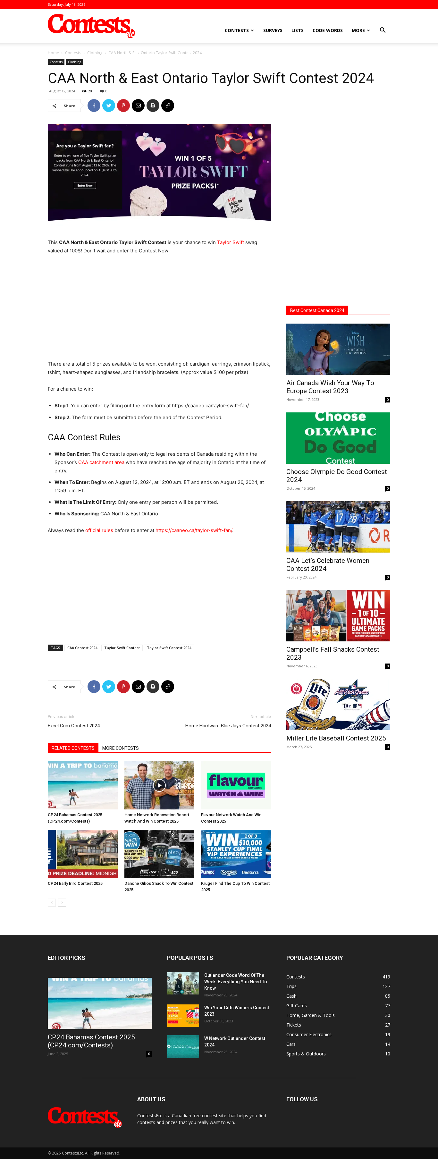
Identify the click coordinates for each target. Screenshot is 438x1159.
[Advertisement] (159, 308)
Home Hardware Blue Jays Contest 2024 (228, 726)
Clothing (94, 52)
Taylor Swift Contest (122, 647)
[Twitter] (108, 105)
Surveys (272, 30)
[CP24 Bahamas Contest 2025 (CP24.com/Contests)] (83, 785)
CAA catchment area (101, 462)
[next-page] (62, 903)
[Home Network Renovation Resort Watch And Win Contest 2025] (159, 785)
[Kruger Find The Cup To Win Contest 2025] (236, 854)
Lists (297, 30)
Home (53, 52)
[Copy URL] (167, 105)
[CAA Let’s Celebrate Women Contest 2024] (338, 527)
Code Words (328, 30)
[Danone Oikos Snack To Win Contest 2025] (159, 854)
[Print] (153, 105)
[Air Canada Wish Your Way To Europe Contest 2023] (338, 349)
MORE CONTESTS (120, 748)
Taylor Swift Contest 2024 (169, 647)
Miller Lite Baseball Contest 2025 (336, 738)
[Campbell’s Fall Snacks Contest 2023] (338, 615)
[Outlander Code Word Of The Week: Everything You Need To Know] (183, 983)
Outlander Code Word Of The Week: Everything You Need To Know (235, 982)
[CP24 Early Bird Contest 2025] (83, 854)
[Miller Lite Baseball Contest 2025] (338, 704)
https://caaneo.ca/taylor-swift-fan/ (194, 530)
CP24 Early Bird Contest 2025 (75, 883)
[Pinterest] (123, 105)
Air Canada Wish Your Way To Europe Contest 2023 (330, 387)
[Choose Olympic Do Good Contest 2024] (338, 438)
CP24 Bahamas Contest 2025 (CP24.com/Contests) (91, 1041)
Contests (237, 30)
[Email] (138, 105)
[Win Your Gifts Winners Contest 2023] (183, 1015)
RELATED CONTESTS (73, 748)
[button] (382, 31)
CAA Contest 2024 (82, 647)
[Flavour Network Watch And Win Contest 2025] (236, 785)
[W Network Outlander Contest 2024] (183, 1046)
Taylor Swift (230, 242)
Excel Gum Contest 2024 (74, 726)
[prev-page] (52, 903)
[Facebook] (94, 105)
